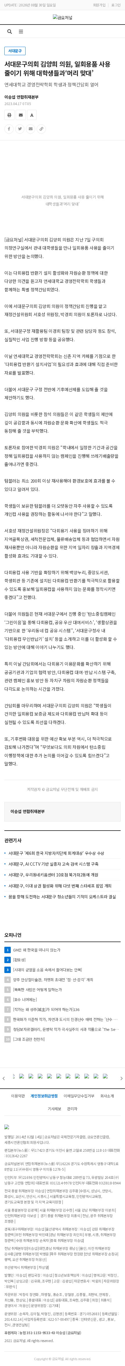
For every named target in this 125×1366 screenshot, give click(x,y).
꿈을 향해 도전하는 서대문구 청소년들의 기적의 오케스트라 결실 (62, 896)
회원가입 (99, 4)
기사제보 (54, 1108)
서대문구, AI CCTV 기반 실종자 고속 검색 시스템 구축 (53, 864)
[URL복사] (41, 129)
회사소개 (107, 1096)
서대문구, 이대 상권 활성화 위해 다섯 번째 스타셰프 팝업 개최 (60, 886)
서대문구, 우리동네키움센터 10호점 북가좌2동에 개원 (53, 875)
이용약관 (18, 1096)
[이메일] (21, 115)
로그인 (116, 4)
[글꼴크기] (32, 115)
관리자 (72, 1108)
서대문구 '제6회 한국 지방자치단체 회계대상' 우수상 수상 (56, 853)
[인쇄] (9, 115)
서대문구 (15, 50)
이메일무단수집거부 (79, 1096)
